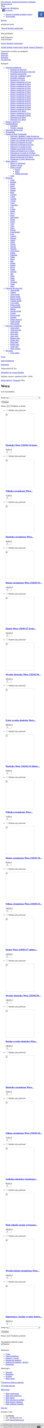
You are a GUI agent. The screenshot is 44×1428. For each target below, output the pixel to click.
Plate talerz (14, 342)
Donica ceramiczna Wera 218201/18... (24, 858)
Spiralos (13, 272)
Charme (13, 199)
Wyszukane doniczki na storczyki (22, 72)
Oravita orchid (15, 311)
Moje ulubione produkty (15, 1404)
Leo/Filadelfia (15, 307)
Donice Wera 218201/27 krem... (21, 628)
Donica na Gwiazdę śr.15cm (20, 147)
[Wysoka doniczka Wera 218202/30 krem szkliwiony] (20, 670)
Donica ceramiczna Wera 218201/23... (24, 583)
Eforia (12, 220)
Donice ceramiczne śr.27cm (20, 113)
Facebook (8, 10)
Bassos (12, 188)
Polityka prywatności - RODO (17, 1362)
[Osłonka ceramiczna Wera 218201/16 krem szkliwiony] (20, 486)
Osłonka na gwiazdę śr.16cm (21, 149)
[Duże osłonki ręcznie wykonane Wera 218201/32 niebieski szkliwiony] (20, 1220)
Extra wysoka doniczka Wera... (21, 720)
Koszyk (4, 20)
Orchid (12, 313)
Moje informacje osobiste (15, 1400)
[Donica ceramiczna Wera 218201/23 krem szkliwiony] (20, 578)
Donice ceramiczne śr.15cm (20, 90)
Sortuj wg (4, 398)
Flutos (12, 222)
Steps (12, 276)
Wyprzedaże (10, 132)
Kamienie (13, 126)
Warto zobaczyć (11, 161)
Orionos (13, 249)
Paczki (17, 170)
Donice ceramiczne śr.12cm (20, 84)
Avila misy (14, 332)
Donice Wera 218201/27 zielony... (21, 949)
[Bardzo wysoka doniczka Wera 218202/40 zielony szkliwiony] (20, 1037)
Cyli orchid (14, 303)
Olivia (12, 242)
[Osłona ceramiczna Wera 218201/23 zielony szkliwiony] (20, 899)
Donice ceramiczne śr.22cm (20, 105)
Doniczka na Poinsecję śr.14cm (21, 145)
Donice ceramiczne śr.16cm (20, 92)
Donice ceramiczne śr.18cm (20, 97)
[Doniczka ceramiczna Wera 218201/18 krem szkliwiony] (20, 532)
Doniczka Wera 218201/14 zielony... (23, 766)
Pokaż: (3, 406)
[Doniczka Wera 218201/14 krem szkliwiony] (20, 441)
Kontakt (9, 1376)
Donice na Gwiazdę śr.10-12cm (22, 140)
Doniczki (4, 53)
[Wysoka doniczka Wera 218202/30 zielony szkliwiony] (20, 991)
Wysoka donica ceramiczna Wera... (22, 1270)
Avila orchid (14, 295)
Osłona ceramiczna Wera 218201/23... (24, 904)
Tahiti (12, 280)
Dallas (12, 211)
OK (39, 1427)
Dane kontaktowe (7, 361)
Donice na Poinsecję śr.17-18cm (22, 151)
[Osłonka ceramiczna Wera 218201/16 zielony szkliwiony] (20, 808)
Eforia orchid (15, 305)
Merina (13, 309)
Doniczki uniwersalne (18, 74)
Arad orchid (14, 290)
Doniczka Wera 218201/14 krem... (22, 445)
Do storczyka (6, 60)
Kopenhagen (15, 232)
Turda (12, 284)
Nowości (9, 1372)
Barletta (13, 182)
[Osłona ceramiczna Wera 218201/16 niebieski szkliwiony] (20, 1129)
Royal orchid (15, 315)
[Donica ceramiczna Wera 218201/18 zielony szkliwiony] (20, 853)
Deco (12, 213)
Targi (12, 176)
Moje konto (5, 1390)
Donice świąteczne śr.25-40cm (21, 157)
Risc (12, 261)
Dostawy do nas (16, 165)
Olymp (12, 245)
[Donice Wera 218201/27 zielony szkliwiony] (20, 945)
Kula (12, 234)
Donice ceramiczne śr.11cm (20, 82)
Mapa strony (10, 1379)
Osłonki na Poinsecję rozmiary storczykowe (26, 138)
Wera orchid (14, 324)
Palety (17, 172)
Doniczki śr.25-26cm (18, 111)
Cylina (12, 209)
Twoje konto (10, 16)
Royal (12, 267)
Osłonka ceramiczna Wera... (19, 491)
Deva (12, 215)
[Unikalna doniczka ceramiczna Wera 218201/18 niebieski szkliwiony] (20, 1175)
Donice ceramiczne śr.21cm (20, 103)
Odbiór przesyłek (21, 174)
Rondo (12, 265)
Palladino (13, 255)
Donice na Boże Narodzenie (16, 134)
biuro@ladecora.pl (17, 1420)
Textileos (13, 282)
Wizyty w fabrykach (17, 163)
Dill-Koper (14, 217)
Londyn (13, 236)
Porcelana (4, 58)
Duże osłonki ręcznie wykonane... (21, 1225)
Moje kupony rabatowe (14, 1402)
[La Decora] (22, 4)
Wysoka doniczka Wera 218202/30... (23, 674)
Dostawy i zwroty (12, 1358)
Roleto (12, 263)
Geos (12, 226)
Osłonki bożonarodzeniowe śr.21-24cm (24, 155)
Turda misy (14, 347)
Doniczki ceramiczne (13, 67)
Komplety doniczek (17, 78)
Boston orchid (15, 299)
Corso (12, 203)
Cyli (11, 207)
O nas (3, 357)
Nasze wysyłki (15, 167)
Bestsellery (10, 1374)
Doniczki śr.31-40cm (18, 120)
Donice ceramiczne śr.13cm (20, 86)
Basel (12, 186)
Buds (12, 192)
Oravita (13, 247)
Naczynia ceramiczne (13, 326)
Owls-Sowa (14, 251)
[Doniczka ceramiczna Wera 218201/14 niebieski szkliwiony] (20, 1083)
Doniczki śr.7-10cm (17, 80)
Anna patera (14, 353)
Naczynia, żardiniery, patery (20, 76)
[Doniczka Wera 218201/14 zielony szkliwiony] (20, 762)
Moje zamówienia (12, 1394)
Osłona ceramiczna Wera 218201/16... (24, 1133)
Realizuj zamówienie (15, 28)
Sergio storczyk (16, 319)
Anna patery (14, 328)
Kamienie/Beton (12, 124)
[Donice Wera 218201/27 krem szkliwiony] (20, 624)
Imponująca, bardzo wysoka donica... (24, 1316)
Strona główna (6, 380)
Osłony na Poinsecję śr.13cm (21, 142)
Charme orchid (15, 301)
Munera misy (15, 338)
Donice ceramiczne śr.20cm (20, 101)
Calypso (13, 195)
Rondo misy (14, 344)
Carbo (12, 197)
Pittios (12, 257)
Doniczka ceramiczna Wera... (20, 537)
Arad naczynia (15, 330)
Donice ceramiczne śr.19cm (20, 99)
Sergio (12, 270)
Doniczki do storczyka (14, 288)
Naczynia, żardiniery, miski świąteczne (24, 136)
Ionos (12, 228)
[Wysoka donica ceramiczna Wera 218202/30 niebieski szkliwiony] (20, 1266)
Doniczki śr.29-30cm (18, 117)
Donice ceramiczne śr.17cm (20, 95)
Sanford (13, 317)
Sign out (4, 1408)
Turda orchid (15, 322)
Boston (13, 190)
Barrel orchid (15, 297)
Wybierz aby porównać (17, 410)
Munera (13, 238)
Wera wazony (15, 349)
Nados (12, 240)
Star (11, 274)
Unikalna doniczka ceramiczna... (21, 1179)
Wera (12, 286)
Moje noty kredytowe (14, 1396)
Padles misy (14, 340)
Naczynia (4, 55)
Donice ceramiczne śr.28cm (20, 115)
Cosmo (13, 201)
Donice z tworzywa (13, 122)
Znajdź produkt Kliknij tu (22, 47)
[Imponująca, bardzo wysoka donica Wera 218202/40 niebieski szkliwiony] (20, 1312)
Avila (12, 180)
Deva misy (14, 334)
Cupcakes (14, 205)
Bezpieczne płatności (13, 1360)
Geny (12, 224)
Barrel (12, 184)
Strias (12, 278)
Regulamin (5, 365)
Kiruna (12, 230)
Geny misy (14, 336)
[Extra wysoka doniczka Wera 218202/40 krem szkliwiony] (20, 716)
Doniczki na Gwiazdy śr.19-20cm (22, 153)
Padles (12, 253)
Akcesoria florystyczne (14, 130)
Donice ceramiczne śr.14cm (20, 88)
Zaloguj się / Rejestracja (10, 8)
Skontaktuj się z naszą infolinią (12, 372)
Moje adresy (10, 1398)
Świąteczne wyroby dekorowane (22, 159)
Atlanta (13, 292)
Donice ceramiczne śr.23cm (20, 107)
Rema (12, 259)
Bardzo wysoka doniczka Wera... (21, 1041)
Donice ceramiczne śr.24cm (20, 109)
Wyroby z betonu (16, 128)
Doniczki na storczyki (18, 70)
